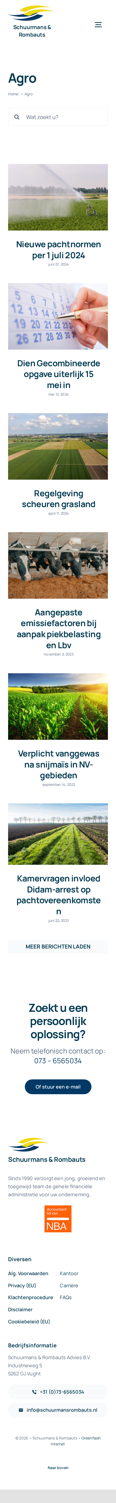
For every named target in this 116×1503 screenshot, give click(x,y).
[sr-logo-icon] (31, 8)
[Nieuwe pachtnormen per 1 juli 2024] (58, 197)
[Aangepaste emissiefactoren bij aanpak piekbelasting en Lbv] (58, 565)
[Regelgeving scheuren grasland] (58, 446)
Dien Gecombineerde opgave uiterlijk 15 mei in (58, 373)
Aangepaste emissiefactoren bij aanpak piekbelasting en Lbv (59, 628)
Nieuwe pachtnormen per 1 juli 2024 (58, 249)
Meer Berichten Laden (58, 946)
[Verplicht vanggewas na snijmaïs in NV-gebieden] (58, 706)
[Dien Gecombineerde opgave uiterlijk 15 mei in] (58, 316)
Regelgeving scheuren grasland (58, 498)
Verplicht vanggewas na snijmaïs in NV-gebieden (58, 764)
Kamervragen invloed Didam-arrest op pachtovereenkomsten (58, 895)
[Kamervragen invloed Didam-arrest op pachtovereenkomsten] (58, 834)
